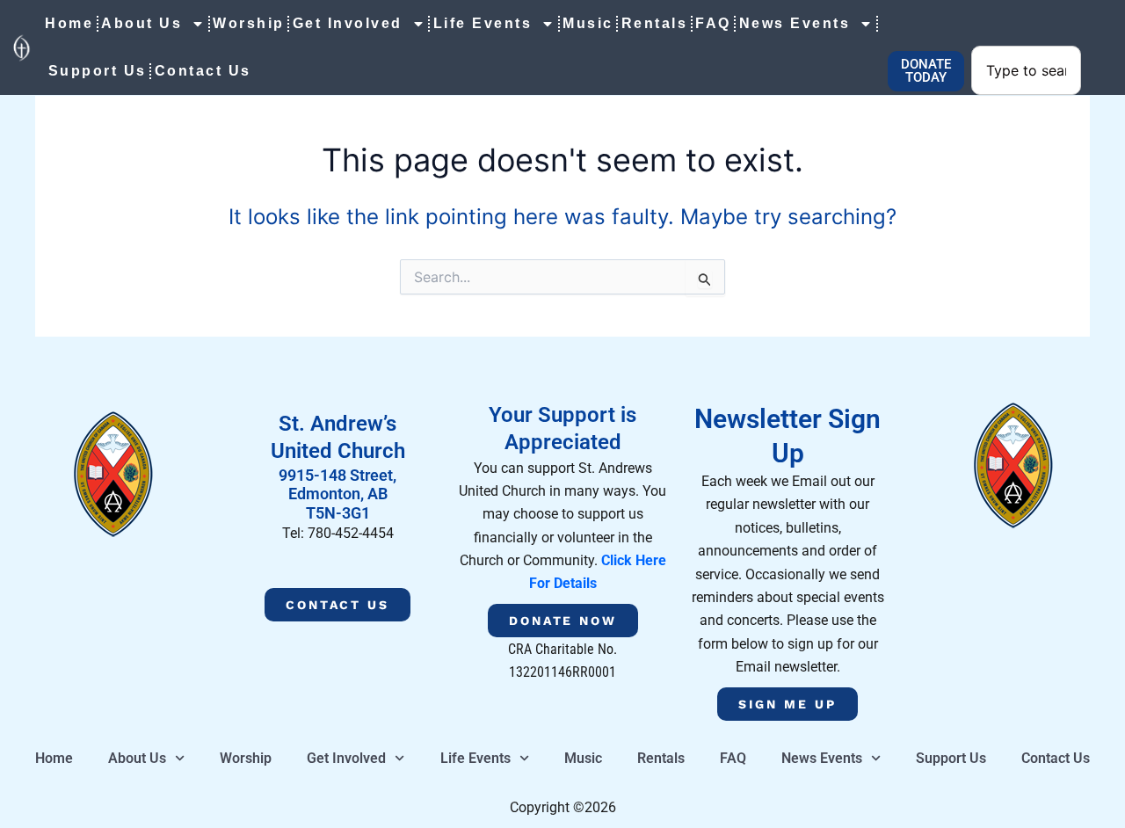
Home (69, 23)
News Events (795, 23)
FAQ (713, 23)
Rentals (654, 23)
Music (587, 23)
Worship (249, 23)
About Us (141, 23)
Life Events (483, 23)
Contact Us (203, 70)
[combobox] (1026, 70)
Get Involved (348, 23)
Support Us (97, 70)
